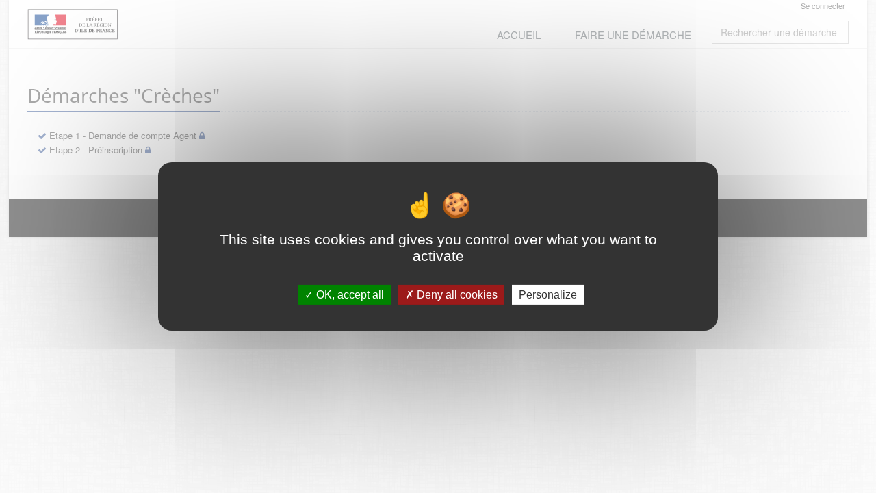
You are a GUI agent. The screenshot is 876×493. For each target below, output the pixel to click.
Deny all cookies (456, 295)
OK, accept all (348, 295)
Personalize (548, 295)
